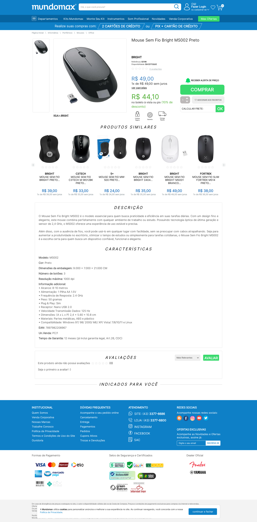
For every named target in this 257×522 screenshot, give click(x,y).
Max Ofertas (209, 18)
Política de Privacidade (45, 431)
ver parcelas (139, 87)
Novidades (158, 18)
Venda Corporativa (181, 18)
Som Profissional (138, 18)
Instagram (143, 427)
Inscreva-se (213, 443)
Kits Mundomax (73, 18)
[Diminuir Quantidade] (187, 101)
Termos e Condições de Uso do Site (53, 435)
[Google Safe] (136, 466)
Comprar (202, 89)
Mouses (80, 33)
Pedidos (85, 431)
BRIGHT (136, 57)
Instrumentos (116, 18)
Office (91, 33)
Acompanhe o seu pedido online (99, 412)
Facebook (142, 433)
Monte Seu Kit (96, 18)
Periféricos (67, 33)
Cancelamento (88, 417)
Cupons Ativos (88, 435)
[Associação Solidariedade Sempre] (139, 488)
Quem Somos (40, 412)
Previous (33, 165)
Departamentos (48, 18)
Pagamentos (87, 426)
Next (224, 165)
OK (220, 108)
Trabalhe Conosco (43, 426)
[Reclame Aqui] (123, 476)
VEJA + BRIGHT (61, 115)
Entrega (84, 421)
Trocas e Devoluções (92, 440)
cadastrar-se (200, 9)
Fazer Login (198, 6)
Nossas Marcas (41, 421)
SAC (137, 440)
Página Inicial (38, 33)
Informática (53, 33)
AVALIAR (211, 358)
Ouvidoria (37, 440)
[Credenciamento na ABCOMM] (155, 466)
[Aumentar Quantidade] (187, 98)
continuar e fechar (203, 511)
